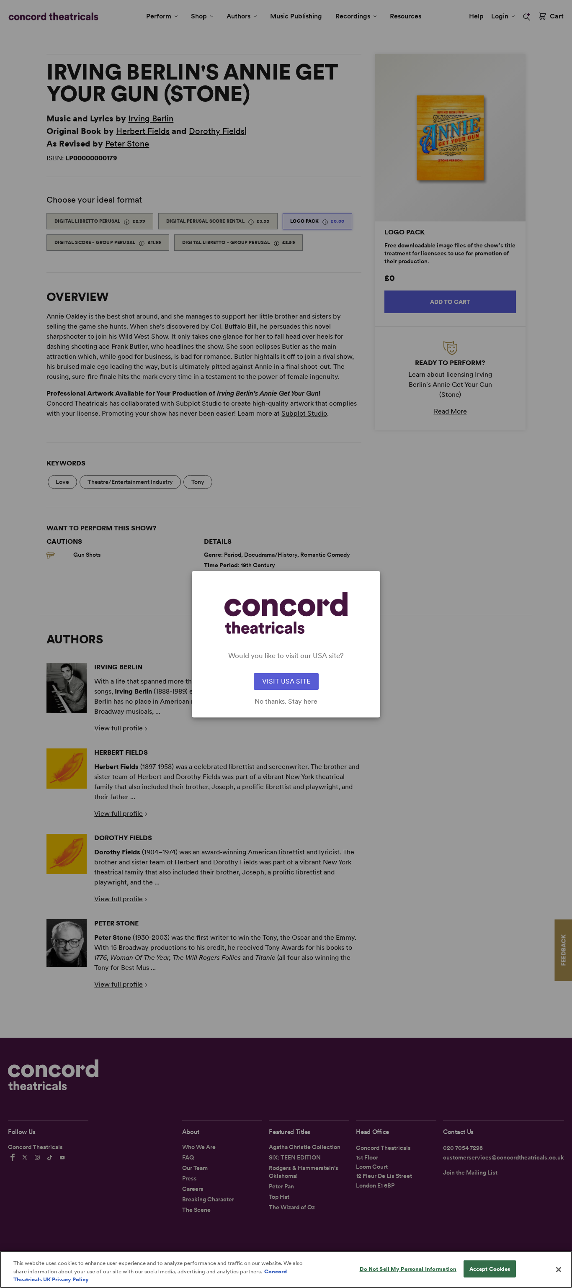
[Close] (558, 1269)
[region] (286, 1269)
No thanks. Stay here (286, 701)
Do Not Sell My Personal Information (408, 1268)
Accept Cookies (489, 1268)
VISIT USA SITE (286, 681)
